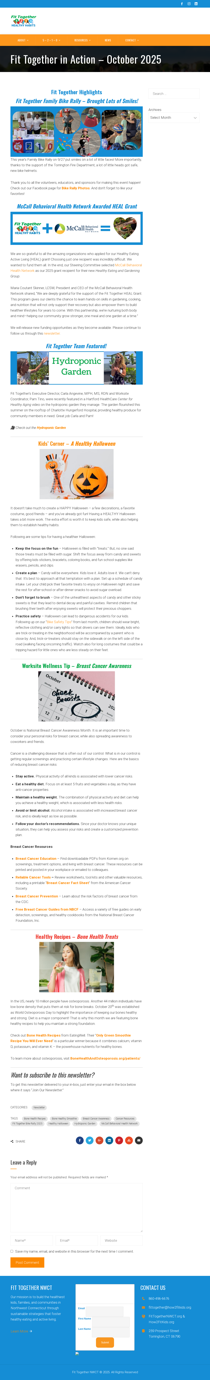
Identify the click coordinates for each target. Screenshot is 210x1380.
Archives (154, 110)
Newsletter (39, 1107)
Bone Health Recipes (35, 1118)
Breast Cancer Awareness (103, 666)
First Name (85, 1318)
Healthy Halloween (58, 1123)
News (108, 40)
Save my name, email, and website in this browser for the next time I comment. (74, 1251)
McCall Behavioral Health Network (120, 1123)
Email (82, 1308)
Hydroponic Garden (84, 1123)
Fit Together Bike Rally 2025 (27, 1123)
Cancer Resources (125, 1118)
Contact (130, 40)
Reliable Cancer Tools (33, 877)
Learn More (19, 1331)
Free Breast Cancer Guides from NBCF (47, 909)
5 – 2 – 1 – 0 (50, 40)
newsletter (52, 333)
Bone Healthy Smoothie (64, 1118)
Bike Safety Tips (59, 622)
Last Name (85, 1329)
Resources (81, 40)
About (21, 40)
